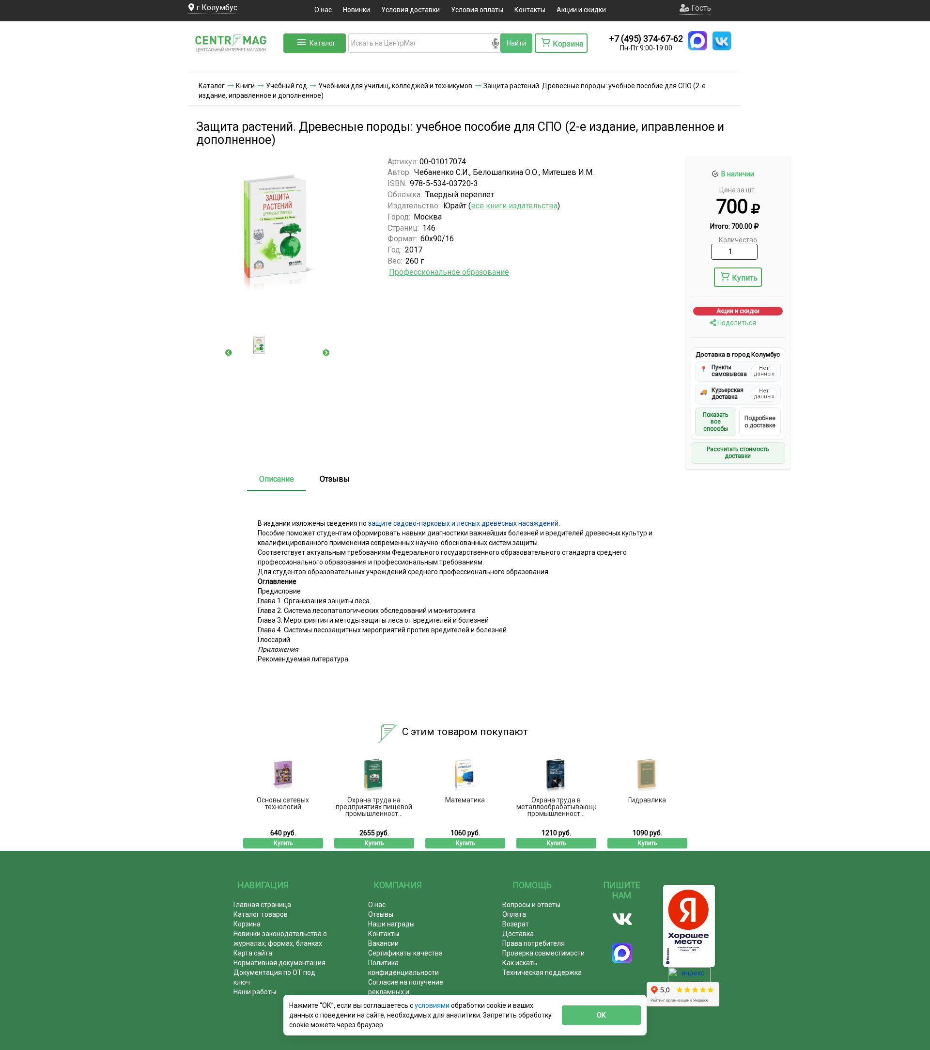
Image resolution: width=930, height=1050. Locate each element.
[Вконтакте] (622, 919)
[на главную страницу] (235, 63)
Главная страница (262, 905)
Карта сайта (252, 953)
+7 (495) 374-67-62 (646, 38)
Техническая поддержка (542, 972)
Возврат (515, 924)
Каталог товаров (260, 914)
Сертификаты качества (405, 953)
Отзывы (335, 479)
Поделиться (736, 323)
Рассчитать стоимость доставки (738, 452)
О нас (323, 10)
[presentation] (228, 352)
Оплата (514, 914)
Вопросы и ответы (531, 905)
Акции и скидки (581, 10)
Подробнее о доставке (759, 421)
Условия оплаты (477, 10)
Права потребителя (533, 943)
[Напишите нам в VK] (721, 40)
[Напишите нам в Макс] (697, 40)
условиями (433, 1005)
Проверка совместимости (543, 953)
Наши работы (254, 992)
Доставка (518, 934)
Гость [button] (700, 8)
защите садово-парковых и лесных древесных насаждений (463, 523)
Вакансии (383, 943)
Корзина (247, 924)
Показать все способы (715, 421)
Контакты (529, 10)
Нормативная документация (279, 963)
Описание (276, 479)
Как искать (519, 963)
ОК (601, 1015)
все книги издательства (514, 205)
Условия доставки (410, 10)
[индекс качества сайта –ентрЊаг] (689, 978)
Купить (745, 277)
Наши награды (391, 924)
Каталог (323, 43)
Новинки (356, 10)
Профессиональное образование (449, 272)
